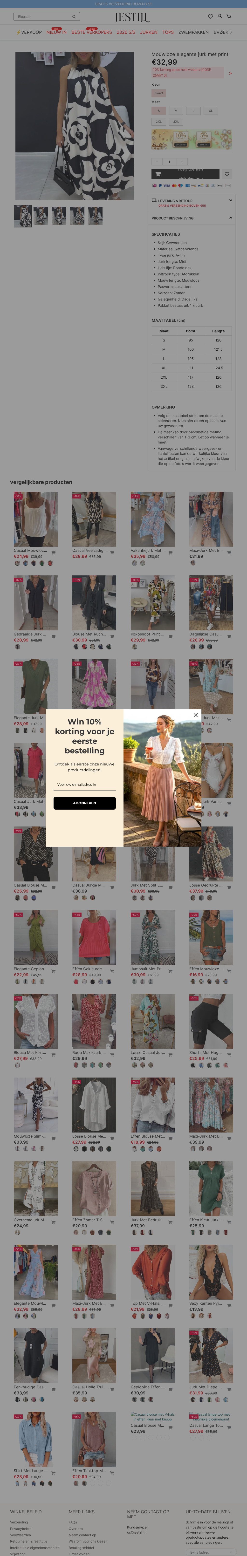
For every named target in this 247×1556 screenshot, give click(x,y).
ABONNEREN (84, 803)
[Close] (195, 715)
